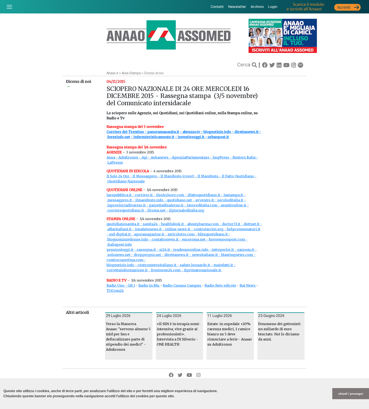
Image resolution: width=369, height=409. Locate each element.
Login (272, 6)
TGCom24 (115, 290)
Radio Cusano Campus (182, 285)
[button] (4, 407)
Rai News (248, 285)
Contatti (217, 6)
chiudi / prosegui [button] (350, 393)
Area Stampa (132, 73)
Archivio (257, 6)
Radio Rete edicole (220, 285)
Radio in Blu (149, 285)
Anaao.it (112, 73)
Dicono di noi (154, 73)
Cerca (244, 65)
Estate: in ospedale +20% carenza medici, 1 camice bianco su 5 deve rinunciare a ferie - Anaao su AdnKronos (229, 334)
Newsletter (237, 6)
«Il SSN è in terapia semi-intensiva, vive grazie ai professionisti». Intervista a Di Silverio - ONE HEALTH (178, 334)
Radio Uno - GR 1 (121, 285)
